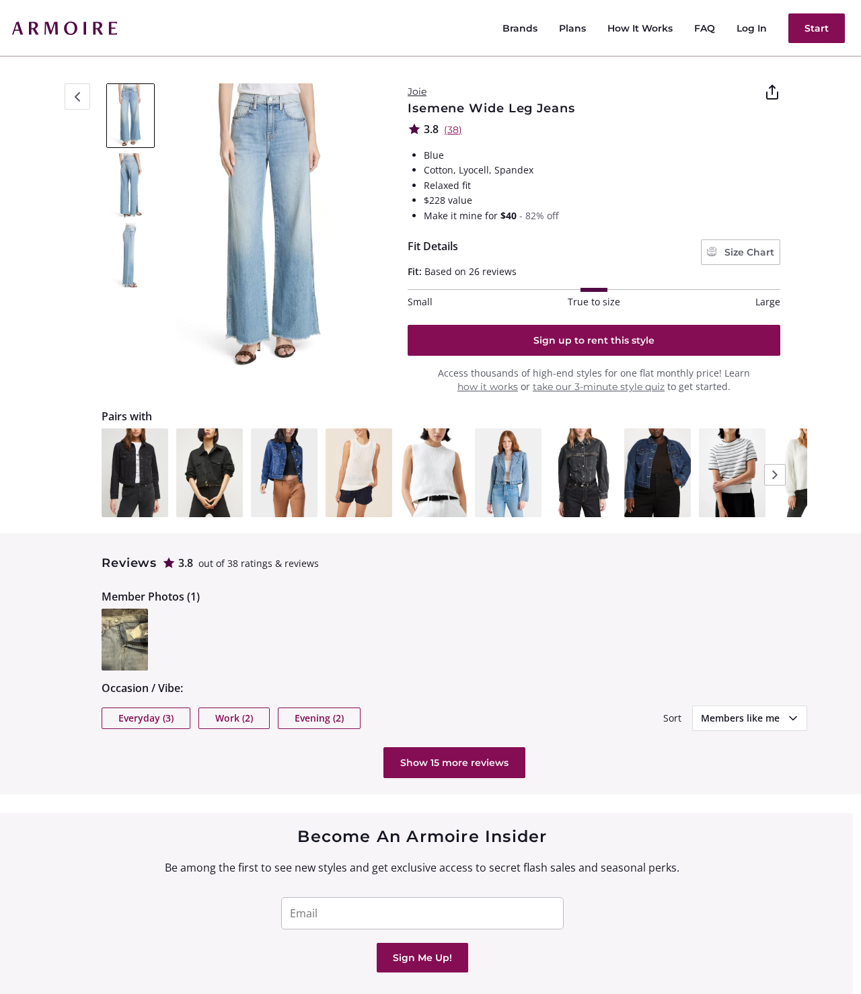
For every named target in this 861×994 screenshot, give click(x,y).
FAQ (704, 28)
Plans (572, 28)
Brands (519, 28)
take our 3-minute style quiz (599, 387)
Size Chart (748, 252)
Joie (417, 91)
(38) (453, 130)
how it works (487, 387)
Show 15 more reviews (454, 763)
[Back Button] (77, 96)
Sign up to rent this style (593, 340)
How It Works (640, 28)
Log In (752, 28)
